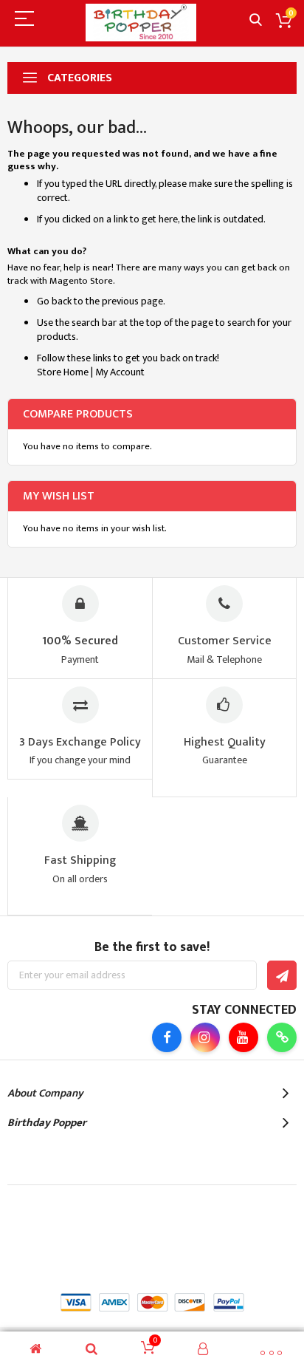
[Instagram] (205, 1037)
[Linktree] (282, 1037)
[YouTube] (243, 1037)
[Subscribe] (282, 975)
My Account (120, 372)
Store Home (63, 372)
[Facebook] (167, 1037)
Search (256, 20)
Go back (54, 301)
